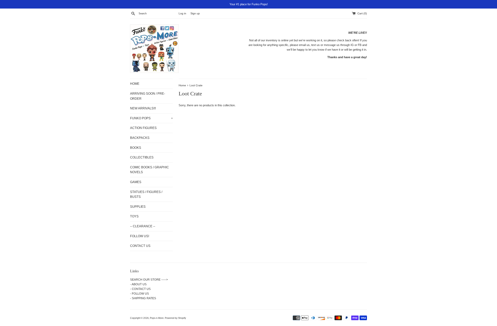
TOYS (134, 216)
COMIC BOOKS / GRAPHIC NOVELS (149, 170)
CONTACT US (140, 245)
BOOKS (135, 147)
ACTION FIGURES (143, 128)
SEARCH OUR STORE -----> (149, 279)
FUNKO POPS (151, 118)
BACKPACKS (139, 137)
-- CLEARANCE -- (142, 226)
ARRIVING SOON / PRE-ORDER (147, 96)
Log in (182, 13)
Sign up (195, 13)
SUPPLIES (138, 206)
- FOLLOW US (139, 293)
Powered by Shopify (175, 318)
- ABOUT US (138, 284)
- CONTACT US (140, 289)
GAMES (135, 182)
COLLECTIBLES (142, 157)
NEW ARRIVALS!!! (143, 108)
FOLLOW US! (139, 236)
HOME (134, 83)
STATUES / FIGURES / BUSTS (146, 194)
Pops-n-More (157, 318)
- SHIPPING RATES (143, 298)
